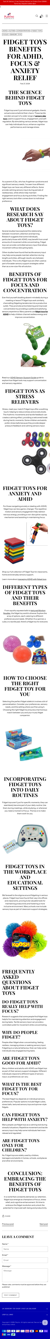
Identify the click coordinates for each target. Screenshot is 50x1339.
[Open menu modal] (46, 16)
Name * (5, 1244)
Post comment (10, 1295)
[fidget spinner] (25, 453)
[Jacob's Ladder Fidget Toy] (25, 544)
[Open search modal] (36, 16)
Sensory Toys (16, 34)
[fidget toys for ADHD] (25, 154)
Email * (5, 1255)
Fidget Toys (37, 31)
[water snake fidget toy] (25, 745)
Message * (6, 1266)
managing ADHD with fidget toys (32, 579)
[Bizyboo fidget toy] (25, 839)
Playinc (17, 1322)
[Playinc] (9, 16)
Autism (12, 31)
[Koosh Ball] (25, 939)
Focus (5, 34)
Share (7, 1216)
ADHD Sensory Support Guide (23, 377)
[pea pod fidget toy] (25, 344)
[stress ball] (25, 649)
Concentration (23, 31)
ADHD (5, 31)
